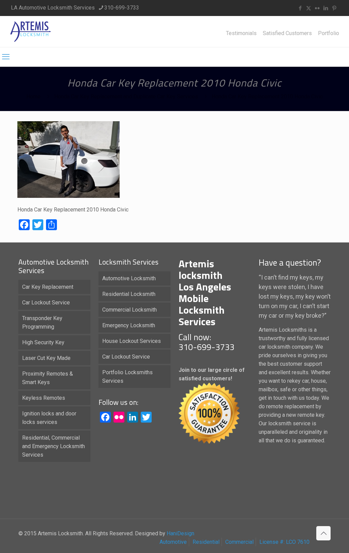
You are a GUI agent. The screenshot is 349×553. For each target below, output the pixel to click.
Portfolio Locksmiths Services (127, 376)
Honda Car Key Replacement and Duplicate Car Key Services (126, 96)
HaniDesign (179, 533)
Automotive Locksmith (129, 278)
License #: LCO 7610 (284, 542)
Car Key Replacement (47, 287)
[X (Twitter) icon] (308, 8)
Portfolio (328, 33)
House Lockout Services (131, 341)
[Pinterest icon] (334, 8)
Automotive (173, 542)
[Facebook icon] (300, 8)
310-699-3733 (121, 7)
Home (33, 96)
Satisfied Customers (287, 33)
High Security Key (43, 342)
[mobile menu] (6, 57)
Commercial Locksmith (129, 309)
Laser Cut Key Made (46, 358)
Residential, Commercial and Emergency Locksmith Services (53, 446)
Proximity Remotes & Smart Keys (47, 377)
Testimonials (241, 33)
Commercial (239, 542)
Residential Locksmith (128, 294)
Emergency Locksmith (128, 325)
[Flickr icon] (317, 8)
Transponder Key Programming (42, 322)
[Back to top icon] (323, 533)
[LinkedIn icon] (325, 8)
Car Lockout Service (46, 302)
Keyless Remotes (43, 398)
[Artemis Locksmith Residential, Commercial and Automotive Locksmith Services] (30, 31)
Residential (206, 542)
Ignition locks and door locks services (49, 417)
